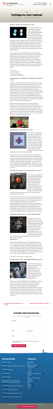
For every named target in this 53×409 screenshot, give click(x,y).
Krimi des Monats (6, 373)
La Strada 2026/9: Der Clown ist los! (10, 389)
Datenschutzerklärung (29, 406)
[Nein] (51, 406)
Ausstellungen (31, 362)
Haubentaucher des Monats (34, 378)
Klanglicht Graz (31, 221)
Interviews (30, 379)
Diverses (30, 371)
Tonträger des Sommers (7, 369)
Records (38, 259)
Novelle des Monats (6, 377)
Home (35, 3)
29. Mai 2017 (27, 17)
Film (28, 376)
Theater (29, 385)
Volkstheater (12, 114)
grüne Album (32, 276)
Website (12, 335)
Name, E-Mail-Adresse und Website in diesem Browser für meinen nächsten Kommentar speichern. (26, 342)
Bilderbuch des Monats (33, 365)
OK (19, 406)
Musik (26, 12)
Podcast (39, 3)
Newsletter (44, 3)
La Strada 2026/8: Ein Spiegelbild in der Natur (12, 393)
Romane (30, 369)
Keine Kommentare (36, 17)
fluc (35, 211)
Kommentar (13, 320)
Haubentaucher (19, 17)
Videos (29, 387)
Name (12, 330)
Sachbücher (31, 370)
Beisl (29, 363)
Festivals (30, 375)
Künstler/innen (31, 381)
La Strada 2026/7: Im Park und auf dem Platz (12, 396)
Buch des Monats (31, 366)
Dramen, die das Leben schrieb (34, 373)
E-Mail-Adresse (30, 330)
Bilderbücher (31, 368)
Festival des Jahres (6, 362)
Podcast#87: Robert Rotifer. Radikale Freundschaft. (13, 365)
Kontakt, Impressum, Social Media (40, 4)
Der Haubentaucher (12, 3)
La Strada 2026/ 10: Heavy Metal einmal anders (12, 385)
